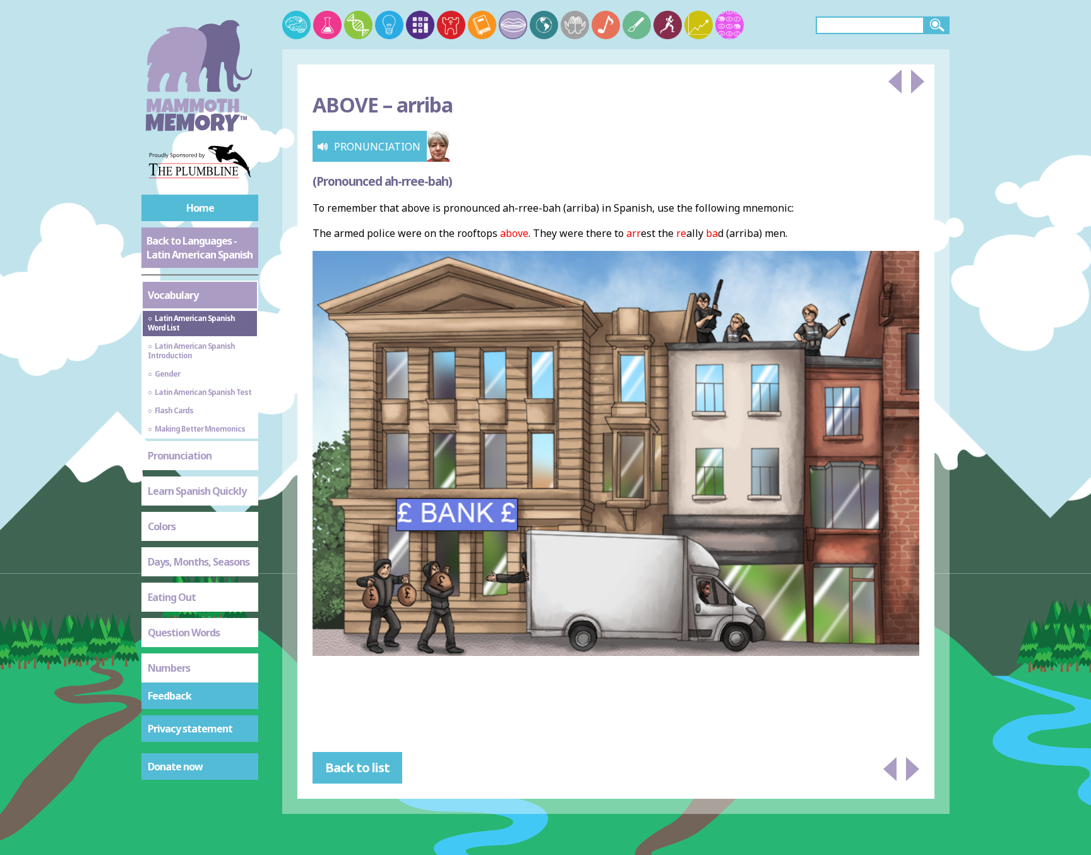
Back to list (357, 767)
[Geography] (544, 25)
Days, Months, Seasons (198, 562)
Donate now (175, 766)
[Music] (606, 25)
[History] (451, 25)
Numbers (169, 668)
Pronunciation (180, 456)
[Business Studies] (698, 25)
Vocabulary (173, 295)
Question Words (184, 633)
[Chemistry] (327, 25)
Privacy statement (190, 729)
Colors (162, 526)
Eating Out (172, 597)
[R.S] (575, 25)
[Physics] (389, 25)
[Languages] (513, 25)
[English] (482, 25)
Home (200, 208)
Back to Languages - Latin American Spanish (199, 248)
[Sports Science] (667, 25)
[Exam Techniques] (729, 25)
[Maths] (420, 25)
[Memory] (296, 25)
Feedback (169, 696)
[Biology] (358, 25)
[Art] (637, 25)
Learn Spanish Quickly (197, 491)
